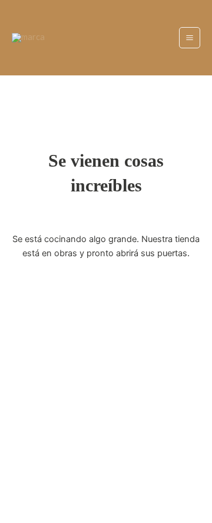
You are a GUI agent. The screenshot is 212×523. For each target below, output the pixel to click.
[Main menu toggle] (189, 37)
